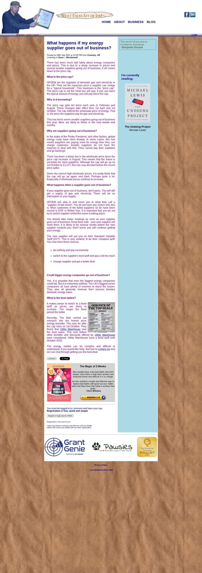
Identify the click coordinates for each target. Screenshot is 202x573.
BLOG (151, 22)
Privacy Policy (101, 465)
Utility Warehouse (70, 329)
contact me (104, 349)
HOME (106, 22)
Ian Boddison (97, 470)
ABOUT (119, 22)
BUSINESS (136, 22)
